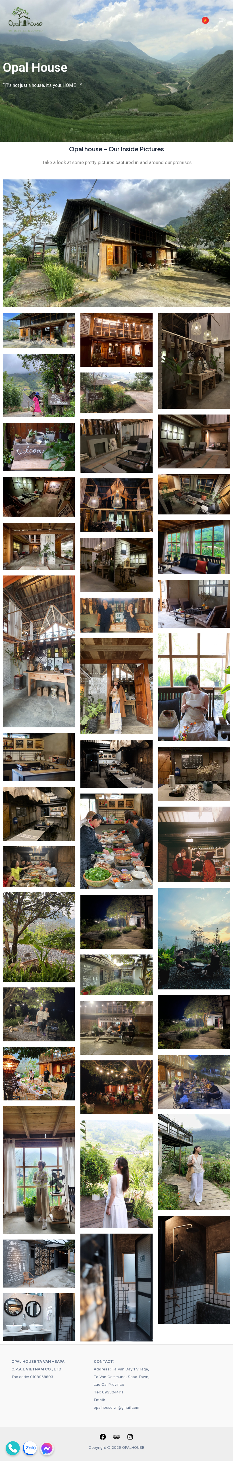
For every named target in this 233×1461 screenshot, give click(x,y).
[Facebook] (103, 1437)
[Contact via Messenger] (47, 1448)
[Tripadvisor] (116, 1437)
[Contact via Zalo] (30, 1448)
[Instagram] (130, 1437)
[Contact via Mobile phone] (13, 1448)
